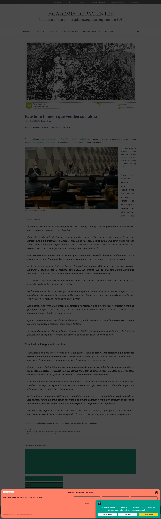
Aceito (87, 503)
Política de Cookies (9, 514)
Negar (115, 503)
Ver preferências (144, 503)
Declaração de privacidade (24, 514)
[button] (156, 493)
